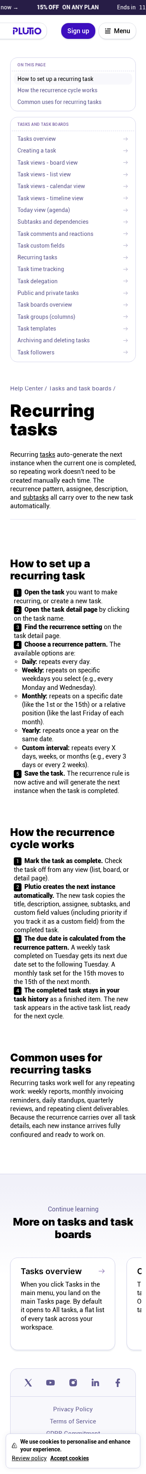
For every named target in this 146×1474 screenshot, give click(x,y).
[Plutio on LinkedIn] (95, 1382)
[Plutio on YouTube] (50, 1382)
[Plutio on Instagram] (73, 1382)
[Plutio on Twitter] (28, 1382)
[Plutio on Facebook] (118, 1382)
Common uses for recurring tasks (59, 102)
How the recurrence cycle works (57, 90)
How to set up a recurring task (55, 79)
